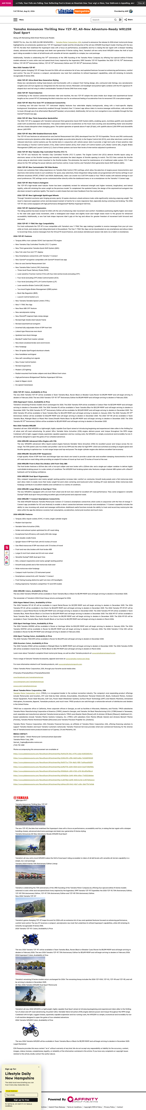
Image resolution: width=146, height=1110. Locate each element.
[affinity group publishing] (6, 557)
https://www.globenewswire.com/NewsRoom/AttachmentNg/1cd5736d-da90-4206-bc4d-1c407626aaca (53, 780)
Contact (120, 1107)
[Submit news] (6, 547)
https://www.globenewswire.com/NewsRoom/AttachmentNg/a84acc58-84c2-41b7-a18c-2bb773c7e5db (53, 784)
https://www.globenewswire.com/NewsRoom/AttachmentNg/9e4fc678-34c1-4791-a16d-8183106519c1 (52, 754)
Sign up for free (21, 1100)
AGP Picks (6, 3)
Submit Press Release (57, 1107)
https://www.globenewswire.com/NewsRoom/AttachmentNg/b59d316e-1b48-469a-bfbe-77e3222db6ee (53, 775)
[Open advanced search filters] (120, 19)
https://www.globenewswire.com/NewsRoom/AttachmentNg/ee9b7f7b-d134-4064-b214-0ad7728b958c (53, 767)
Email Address (11, 1091)
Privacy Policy (109, 1107)
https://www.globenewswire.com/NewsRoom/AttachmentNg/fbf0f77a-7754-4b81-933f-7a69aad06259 (53, 762)
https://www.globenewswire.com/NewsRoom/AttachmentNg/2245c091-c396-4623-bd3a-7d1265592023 (53, 758)
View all (141, 3)
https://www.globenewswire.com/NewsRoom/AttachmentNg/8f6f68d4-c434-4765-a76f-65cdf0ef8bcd (53, 771)
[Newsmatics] (6, 562)
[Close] (39, 1067)
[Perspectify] (6, 552)
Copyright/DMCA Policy (93, 1107)
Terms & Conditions (74, 1107)
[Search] (115, 19)
